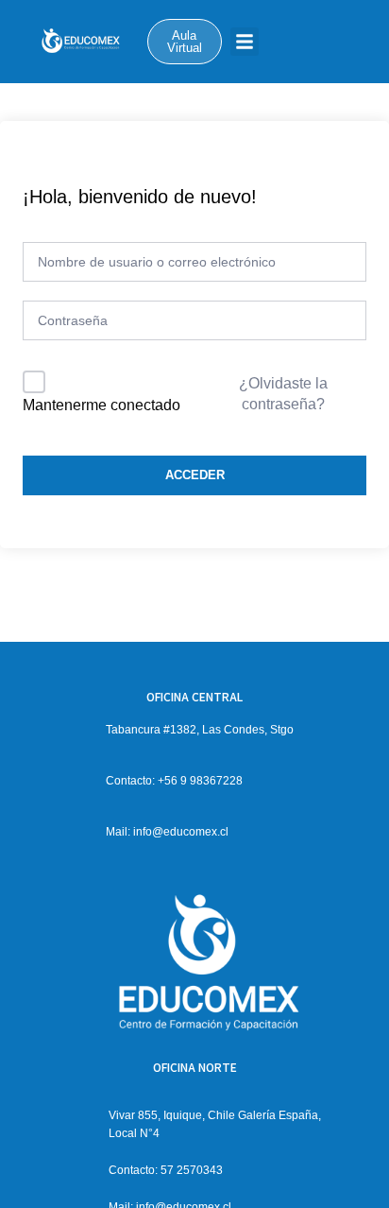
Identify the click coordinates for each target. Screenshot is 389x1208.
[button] (244, 41)
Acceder (195, 475)
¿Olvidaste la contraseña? (283, 393)
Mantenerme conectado (101, 405)
